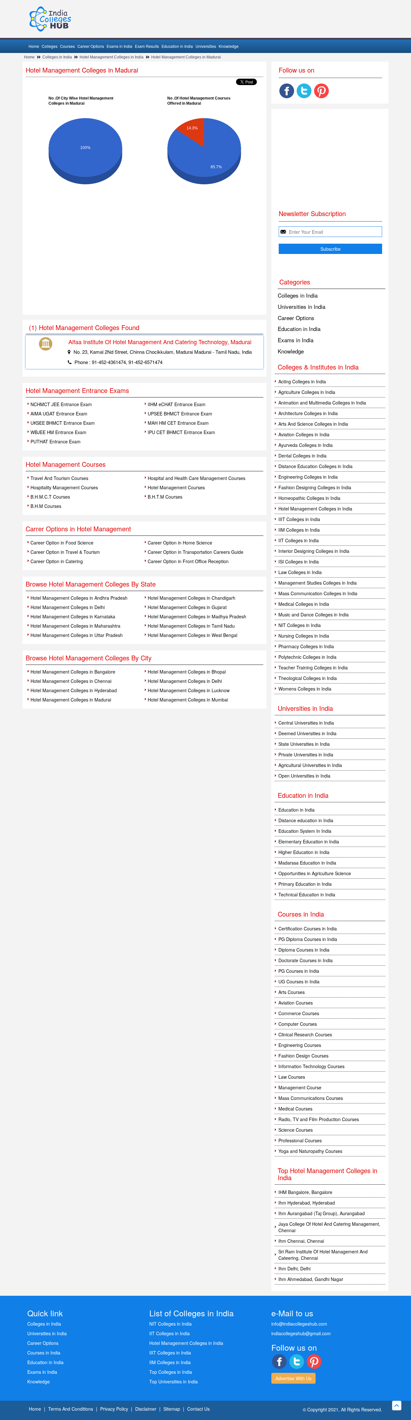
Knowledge (229, 46)
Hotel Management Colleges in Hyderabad (74, 690)
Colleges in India (57, 57)
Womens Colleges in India (304, 688)
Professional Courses (300, 1140)
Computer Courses (297, 1024)
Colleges (49, 46)
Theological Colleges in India (307, 678)
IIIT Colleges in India (299, 519)
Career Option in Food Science (62, 542)
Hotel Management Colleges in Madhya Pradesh (197, 616)
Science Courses (295, 1130)
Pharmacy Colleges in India (306, 646)
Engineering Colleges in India (308, 477)
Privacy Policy (114, 1409)
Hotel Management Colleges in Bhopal (187, 671)
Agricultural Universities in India (310, 765)
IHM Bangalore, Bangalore (305, 1192)
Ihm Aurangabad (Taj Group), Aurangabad (321, 1213)
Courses (67, 46)
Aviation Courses (295, 1002)
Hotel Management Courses (176, 487)
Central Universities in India (306, 722)
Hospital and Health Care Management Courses (196, 478)
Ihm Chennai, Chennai (301, 1241)
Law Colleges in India (300, 572)
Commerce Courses (298, 1013)
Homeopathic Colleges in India (309, 498)
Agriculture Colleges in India (306, 392)
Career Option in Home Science (180, 542)
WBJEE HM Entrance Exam (58, 432)
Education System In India (304, 831)
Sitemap (171, 1409)
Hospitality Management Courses (64, 487)
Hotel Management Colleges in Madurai (186, 57)
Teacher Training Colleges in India (313, 667)
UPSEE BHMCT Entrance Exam (180, 413)
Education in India (177, 46)
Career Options (90, 46)
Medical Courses (295, 1108)
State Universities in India (304, 744)
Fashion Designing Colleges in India (314, 487)
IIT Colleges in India (298, 540)
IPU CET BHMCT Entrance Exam (181, 432)
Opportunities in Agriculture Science (314, 873)
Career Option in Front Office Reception (188, 561)
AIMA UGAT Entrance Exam (59, 413)
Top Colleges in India (170, 1372)
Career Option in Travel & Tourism (65, 552)
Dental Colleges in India (302, 455)
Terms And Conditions (70, 1409)
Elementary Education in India (308, 841)
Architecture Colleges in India (308, 413)
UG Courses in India (298, 981)
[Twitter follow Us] (304, 91)
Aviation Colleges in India (303, 434)
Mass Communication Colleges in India (317, 593)
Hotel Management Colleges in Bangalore (73, 671)
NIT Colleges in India (299, 625)
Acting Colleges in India (302, 381)
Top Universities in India (173, 1381)
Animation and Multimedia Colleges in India (322, 402)
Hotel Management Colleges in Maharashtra (75, 626)
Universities (206, 46)
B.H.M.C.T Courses (50, 496)
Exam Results (147, 46)
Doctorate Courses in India (305, 960)
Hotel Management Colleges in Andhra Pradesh (79, 598)
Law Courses (291, 1077)
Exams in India (119, 46)
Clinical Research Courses (305, 1034)
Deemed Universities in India (307, 733)
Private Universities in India (305, 754)
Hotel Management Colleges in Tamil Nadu (191, 626)
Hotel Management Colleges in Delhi (68, 607)
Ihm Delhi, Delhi (294, 1268)
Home (34, 46)
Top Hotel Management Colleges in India (327, 1174)
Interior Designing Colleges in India (313, 551)
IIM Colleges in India (299, 530)
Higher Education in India (303, 852)
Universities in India (301, 306)
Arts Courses (291, 992)
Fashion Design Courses (303, 1055)
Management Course (299, 1087)
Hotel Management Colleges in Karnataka (73, 616)
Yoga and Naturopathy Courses (310, 1151)
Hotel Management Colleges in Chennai (71, 681)
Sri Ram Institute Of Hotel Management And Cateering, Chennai (323, 1254)
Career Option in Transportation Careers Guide (195, 552)
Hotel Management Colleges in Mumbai (188, 699)
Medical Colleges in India (303, 604)
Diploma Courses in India (303, 949)
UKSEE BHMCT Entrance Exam (63, 423)
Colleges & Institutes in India (318, 366)
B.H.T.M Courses (165, 496)
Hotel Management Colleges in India (112, 57)
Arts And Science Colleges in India (313, 424)
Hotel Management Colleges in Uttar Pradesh (77, 635)
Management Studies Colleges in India (317, 582)
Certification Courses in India (307, 928)
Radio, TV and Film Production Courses (318, 1119)
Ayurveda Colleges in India (305, 445)
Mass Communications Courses (310, 1098)
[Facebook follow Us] (287, 91)
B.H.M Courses (46, 506)
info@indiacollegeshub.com (299, 1323)
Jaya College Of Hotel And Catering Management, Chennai (329, 1227)
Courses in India (43, 1352)
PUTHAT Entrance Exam (56, 441)
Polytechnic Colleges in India (307, 657)
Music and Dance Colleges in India (313, 614)
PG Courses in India (298, 971)
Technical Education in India (306, 894)
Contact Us (198, 1409)
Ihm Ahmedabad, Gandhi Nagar (310, 1279)
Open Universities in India (304, 775)
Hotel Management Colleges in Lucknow (189, 690)
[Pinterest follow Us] (321, 91)
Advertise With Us (293, 1378)
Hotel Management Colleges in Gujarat (187, 607)
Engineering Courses (299, 1045)
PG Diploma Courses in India (307, 939)
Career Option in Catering (57, 561)
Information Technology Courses (311, 1066)
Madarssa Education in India (307, 862)
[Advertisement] (144, 266)
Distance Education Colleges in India (315, 466)
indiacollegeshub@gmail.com (301, 1333)
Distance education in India (305, 820)
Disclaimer (145, 1409)
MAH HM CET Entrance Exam (178, 423)
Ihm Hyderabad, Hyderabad (306, 1202)
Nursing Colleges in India (303, 635)
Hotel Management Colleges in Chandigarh (191, 598)
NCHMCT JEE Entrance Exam (61, 404)
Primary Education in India (305, 884)
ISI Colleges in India (298, 561)
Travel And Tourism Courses (59, 478)
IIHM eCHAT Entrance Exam (177, 404)
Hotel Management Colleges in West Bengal (192, 635)
